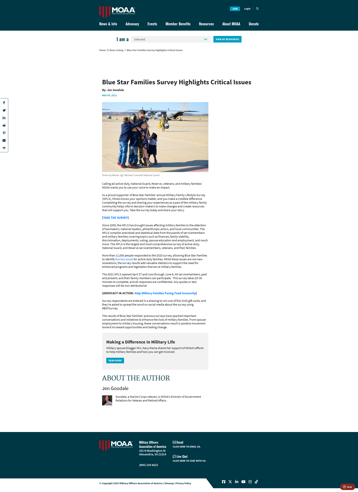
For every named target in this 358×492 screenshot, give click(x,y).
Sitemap (169, 483)
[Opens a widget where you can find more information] (347, 487)
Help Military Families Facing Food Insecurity (165, 293)
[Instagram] (250, 482)
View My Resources (227, 39)
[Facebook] (223, 482)
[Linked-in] (236, 482)
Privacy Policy (183, 483)
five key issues (124, 259)
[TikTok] (256, 482)
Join (235, 8)
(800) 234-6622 (148, 465)
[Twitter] (230, 482)
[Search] (257, 8)
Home (102, 50)
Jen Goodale (115, 388)
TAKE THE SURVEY (115, 218)
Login (247, 8)
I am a (123, 39)
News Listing (116, 50)
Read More (115, 360)
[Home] (117, 12)
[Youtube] (243, 482)
